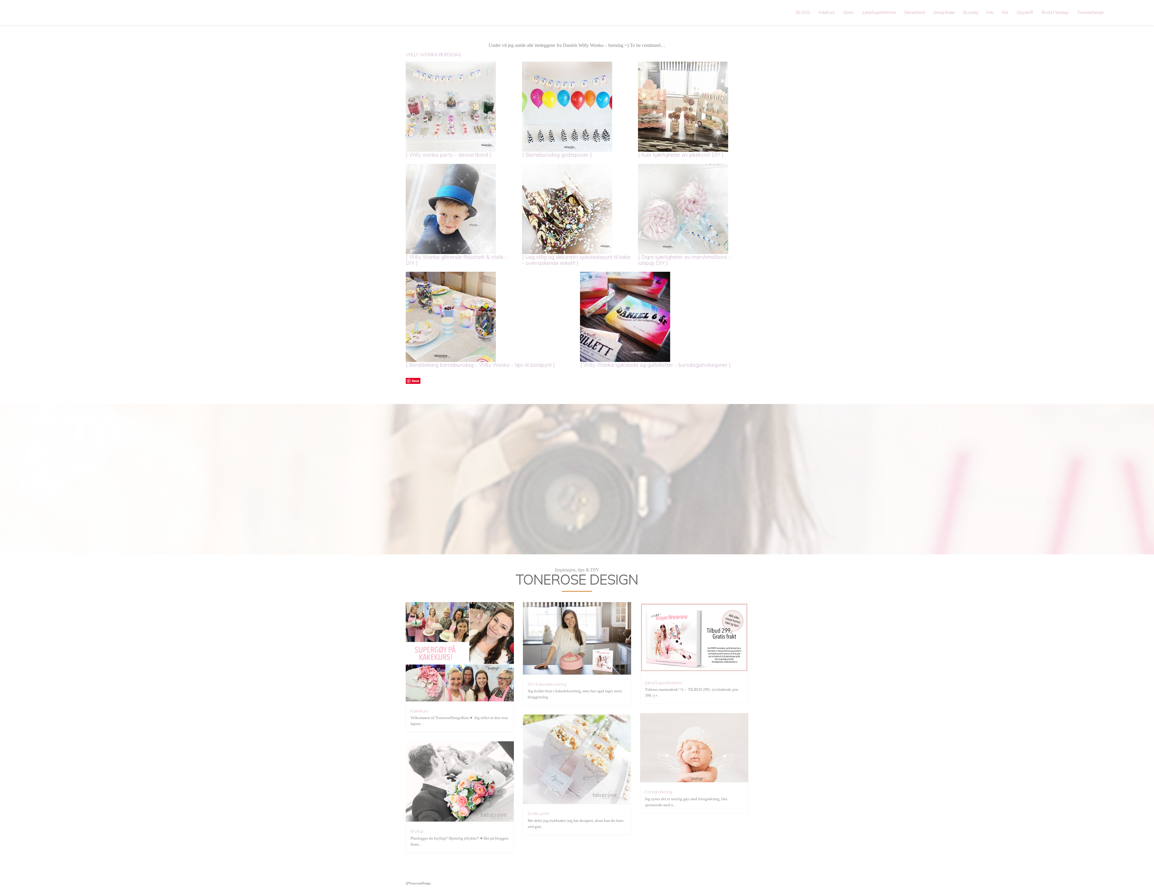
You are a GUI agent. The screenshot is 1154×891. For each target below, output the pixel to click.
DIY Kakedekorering (547, 684)
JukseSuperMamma (879, 12)
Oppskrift (1025, 12)
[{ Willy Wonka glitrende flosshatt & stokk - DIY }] (461, 209)
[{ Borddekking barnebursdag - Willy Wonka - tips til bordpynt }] (490, 317)
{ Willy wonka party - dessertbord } (448, 154)
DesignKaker (944, 12)
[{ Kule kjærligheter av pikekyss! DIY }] (693, 107)
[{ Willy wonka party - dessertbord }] (461, 107)
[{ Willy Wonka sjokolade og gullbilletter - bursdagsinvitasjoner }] (664, 317)
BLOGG (803, 12)
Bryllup (417, 831)
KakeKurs (827, 12)
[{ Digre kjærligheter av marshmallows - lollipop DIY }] (693, 209)
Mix (1005, 12)
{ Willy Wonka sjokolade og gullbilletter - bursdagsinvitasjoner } (655, 364)
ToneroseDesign (1090, 12)
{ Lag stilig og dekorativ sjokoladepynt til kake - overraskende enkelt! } (576, 259)
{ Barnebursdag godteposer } (557, 154)
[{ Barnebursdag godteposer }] (577, 107)
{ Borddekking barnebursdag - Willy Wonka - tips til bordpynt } (480, 364)
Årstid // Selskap (1055, 12)
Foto (990, 12)
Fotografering (658, 792)
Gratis (848, 12)
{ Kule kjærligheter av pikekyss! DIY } (681, 154)
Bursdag (970, 12)
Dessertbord (914, 12)
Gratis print (538, 813)
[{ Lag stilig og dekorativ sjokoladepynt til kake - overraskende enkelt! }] (577, 209)
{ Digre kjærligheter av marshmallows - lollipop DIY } (684, 259)
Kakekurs (419, 711)
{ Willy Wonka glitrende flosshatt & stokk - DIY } (456, 259)
